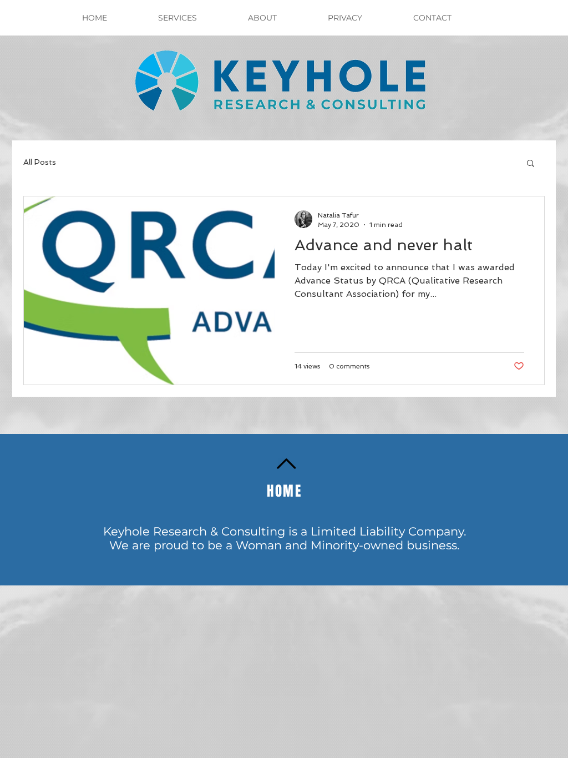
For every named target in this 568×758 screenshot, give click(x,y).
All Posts (39, 162)
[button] (530, 164)
